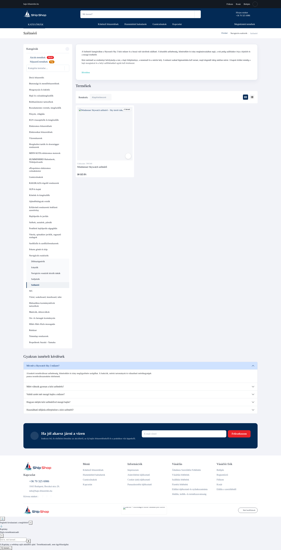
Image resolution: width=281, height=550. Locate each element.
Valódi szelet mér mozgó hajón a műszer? (45, 394)
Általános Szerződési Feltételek (186, 470)
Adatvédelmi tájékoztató (138, 475)
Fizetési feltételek (180, 484)
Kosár (238, 4)
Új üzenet (6, 548)
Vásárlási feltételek (180, 475)
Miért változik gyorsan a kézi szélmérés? (45, 386)
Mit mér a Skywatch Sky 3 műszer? (42, 365)
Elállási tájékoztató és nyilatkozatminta (190, 489)
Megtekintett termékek (244, 24)
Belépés (247, 4)
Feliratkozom (239, 433)
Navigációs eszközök (239, 33)
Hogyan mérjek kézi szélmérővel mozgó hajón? (48, 402)
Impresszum (133, 470)
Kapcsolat (177, 24)
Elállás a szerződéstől (226, 489)
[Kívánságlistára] (128, 156)
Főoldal (224, 33)
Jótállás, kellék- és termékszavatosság (189, 494)
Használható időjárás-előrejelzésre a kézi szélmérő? (50, 410)
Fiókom (230, 4)
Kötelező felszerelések (108, 24)
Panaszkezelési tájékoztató (139, 484)
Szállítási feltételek (180, 479)
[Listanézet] (252, 97)
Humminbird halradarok (135, 24)
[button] (66, 78)
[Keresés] (197, 14)
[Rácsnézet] (245, 97)
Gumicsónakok (160, 24)
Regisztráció (222, 475)
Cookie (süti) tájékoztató (138, 479)
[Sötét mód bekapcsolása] (255, 4)
